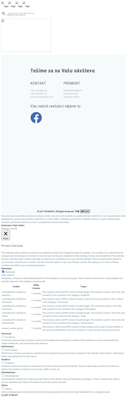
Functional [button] (6, 333)
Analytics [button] (5, 359)
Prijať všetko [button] (18, 225)
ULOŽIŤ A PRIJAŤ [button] (9, 395)
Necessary (10, 272)
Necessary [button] (6, 268)
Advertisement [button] (8, 372)
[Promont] (15, 6)
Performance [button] (7, 346)
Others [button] (4, 385)
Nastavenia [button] (6, 225)
